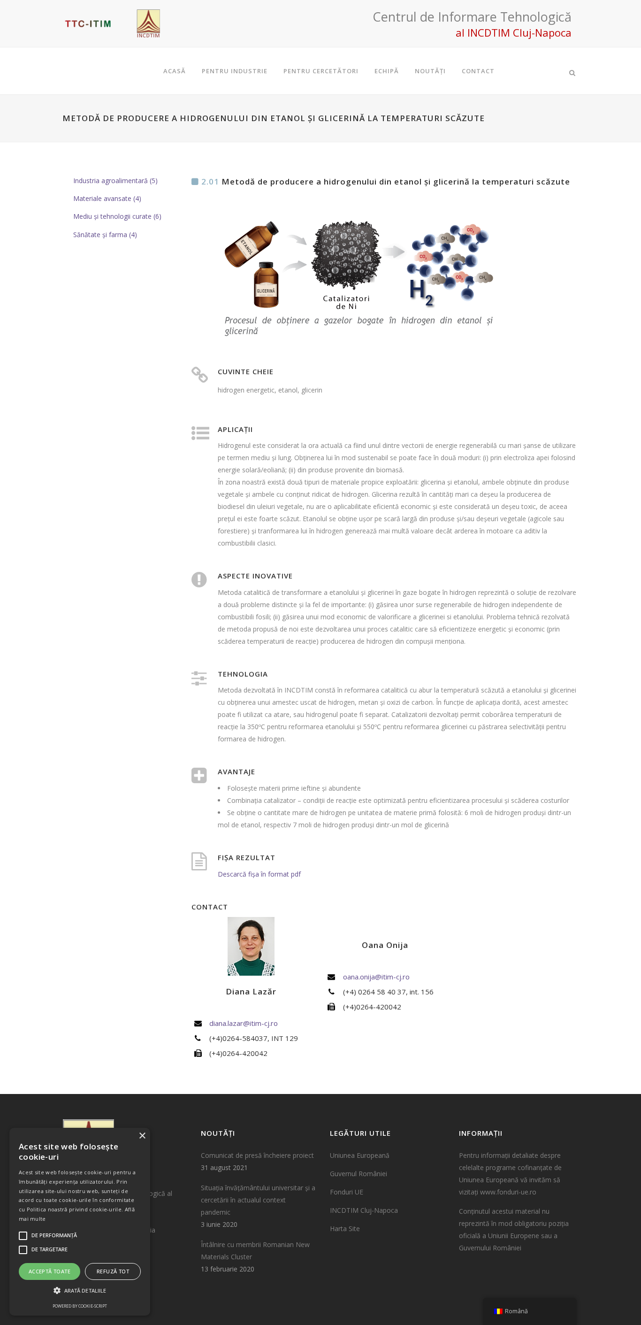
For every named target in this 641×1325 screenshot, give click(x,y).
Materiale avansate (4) (107, 198)
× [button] (141, 1136)
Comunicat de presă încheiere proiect (257, 1155)
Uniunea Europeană (359, 1155)
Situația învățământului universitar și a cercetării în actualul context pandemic (258, 1200)
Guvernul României (358, 1173)
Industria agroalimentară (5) (115, 180)
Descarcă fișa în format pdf (259, 874)
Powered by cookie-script (80, 1306)
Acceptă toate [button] (49, 1271)
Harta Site (345, 1228)
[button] (80, 1291)
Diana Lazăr (251, 991)
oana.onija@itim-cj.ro (376, 976)
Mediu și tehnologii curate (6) (117, 216)
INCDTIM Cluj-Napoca (364, 1210)
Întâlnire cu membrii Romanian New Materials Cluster (255, 1250)
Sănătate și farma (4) (105, 234)
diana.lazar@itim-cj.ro (243, 1023)
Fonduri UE (346, 1191)
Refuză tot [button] (113, 1271)
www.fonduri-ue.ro (508, 1191)
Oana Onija (385, 945)
